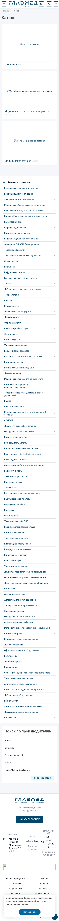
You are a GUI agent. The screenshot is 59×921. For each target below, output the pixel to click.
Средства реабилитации (16, 328)
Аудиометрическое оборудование (20, 684)
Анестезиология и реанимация (19, 199)
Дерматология (11, 317)
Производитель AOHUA (15, 459)
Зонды (7, 283)
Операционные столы (14, 594)
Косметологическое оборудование (21, 448)
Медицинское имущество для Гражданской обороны (25, 413)
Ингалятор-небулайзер (15, 555)
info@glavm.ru (34, 841)
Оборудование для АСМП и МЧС (19, 431)
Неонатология (11, 701)
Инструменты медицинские (17, 233)
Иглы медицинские (13, 222)
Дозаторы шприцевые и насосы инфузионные (26, 583)
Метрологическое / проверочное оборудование (27, 628)
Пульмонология (11, 306)
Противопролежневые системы (19, 527)
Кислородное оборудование (17, 544)
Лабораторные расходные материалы (22, 289)
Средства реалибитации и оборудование (24, 465)
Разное (7, 401)
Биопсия (8, 300)
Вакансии (43, 888)
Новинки (44, 883)
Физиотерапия (11, 516)
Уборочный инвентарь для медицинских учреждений (23, 394)
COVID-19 (8, 420)
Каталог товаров (19, 182)
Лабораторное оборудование (18, 695)
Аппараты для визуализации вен (20, 600)
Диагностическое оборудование (20, 426)
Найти (41, 4)
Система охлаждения (14, 532)
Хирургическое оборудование (18, 678)
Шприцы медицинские (15, 227)
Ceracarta (9, 748)
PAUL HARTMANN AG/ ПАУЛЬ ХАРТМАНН (23, 356)
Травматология (11, 295)
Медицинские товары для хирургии (21, 188)
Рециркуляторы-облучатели (17, 549)
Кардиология (10, 667)
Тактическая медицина (15, 345)
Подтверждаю (30, 912)
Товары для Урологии (14, 250)
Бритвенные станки (13, 362)
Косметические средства (16, 351)
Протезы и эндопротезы (15, 437)
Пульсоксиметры (12, 560)
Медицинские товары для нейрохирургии (24, 379)
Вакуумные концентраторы (17, 499)
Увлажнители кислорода (16, 566)
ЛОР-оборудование (13, 645)
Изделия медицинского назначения (21, 239)
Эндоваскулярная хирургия (17, 311)
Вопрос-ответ (15, 888)
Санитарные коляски (14, 611)
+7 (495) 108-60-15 (50, 842)
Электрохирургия (12, 323)
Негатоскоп (9, 588)
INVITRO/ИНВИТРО (13, 471)
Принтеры (9, 510)
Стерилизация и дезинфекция (18, 622)
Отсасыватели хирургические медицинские (25, 577)
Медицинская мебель (14, 504)
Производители (42, 778)
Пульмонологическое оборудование (21, 639)
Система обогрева (13, 633)
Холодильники (11, 488)
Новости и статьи (43, 894)
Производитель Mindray (15, 443)
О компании (15, 883)
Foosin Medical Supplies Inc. (17, 770)
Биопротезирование (14, 406)
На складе (14, 64)
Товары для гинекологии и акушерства (23, 255)
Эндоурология (11, 334)
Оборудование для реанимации (19, 617)
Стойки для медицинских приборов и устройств (27, 673)
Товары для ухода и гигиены (17, 538)
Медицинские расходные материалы (27, 113)
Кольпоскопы (10, 656)
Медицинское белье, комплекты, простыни (25, 205)
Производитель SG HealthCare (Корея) (22, 454)
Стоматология (11, 261)
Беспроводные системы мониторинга (22, 493)
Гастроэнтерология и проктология (20, 278)
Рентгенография (12, 340)
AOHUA (8, 741)
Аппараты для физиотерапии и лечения (23, 706)
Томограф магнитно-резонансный (20, 605)
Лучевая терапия (12, 373)
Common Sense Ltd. (14, 755)
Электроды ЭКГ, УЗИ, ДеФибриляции (21, 244)
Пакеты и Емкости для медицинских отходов (25, 216)
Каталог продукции (15, 878)
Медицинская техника (21, 160)
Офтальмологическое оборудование (22, 650)
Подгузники (9, 267)
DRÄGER (8, 763)
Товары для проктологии (16, 476)
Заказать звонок (29, 819)
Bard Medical (10, 717)
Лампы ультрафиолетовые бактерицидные (25, 572)
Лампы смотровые (13, 661)
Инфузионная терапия (14, 272)
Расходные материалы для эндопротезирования (17, 385)
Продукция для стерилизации (18, 194)
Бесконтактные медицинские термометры (24, 689)
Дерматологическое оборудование (21, 712)
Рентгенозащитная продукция (19, 368)
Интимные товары (13, 482)
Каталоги (15, 894)
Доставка (43, 878)
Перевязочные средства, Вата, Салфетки (24, 211)
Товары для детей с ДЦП (16, 521)
